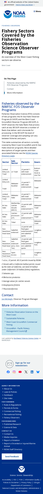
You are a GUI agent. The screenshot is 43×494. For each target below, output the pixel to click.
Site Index (8, 398)
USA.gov (37, 482)
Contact (10, 89)
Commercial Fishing (12, 411)
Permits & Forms (11, 408)
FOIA (21, 480)
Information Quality (32, 480)
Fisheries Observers (11, 26)
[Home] (14, 13)
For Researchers (9, 421)
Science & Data (10, 427)
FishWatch (8, 395)
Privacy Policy (26, 482)
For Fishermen (8, 402)
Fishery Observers (12, 417)
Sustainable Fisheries (15, 318)
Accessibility (6, 480)
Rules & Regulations (12, 405)
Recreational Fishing (12, 414)
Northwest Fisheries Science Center (26, 338)
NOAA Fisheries (21, 491)
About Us (8, 389)
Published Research (12, 424)
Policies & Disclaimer (11, 482)
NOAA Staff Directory (13, 449)
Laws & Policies (10, 392)
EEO (15, 480)
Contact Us (7, 431)
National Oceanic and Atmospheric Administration (20, 488)
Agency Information (11, 386)
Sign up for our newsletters (22, 364)
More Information (15, 93)
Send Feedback (12, 456)
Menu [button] (38, 11)
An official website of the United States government (21, 3)
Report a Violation (12, 440)
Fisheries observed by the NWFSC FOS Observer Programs (21, 84)
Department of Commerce (21, 485)
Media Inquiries (10, 437)
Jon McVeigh (7, 299)
